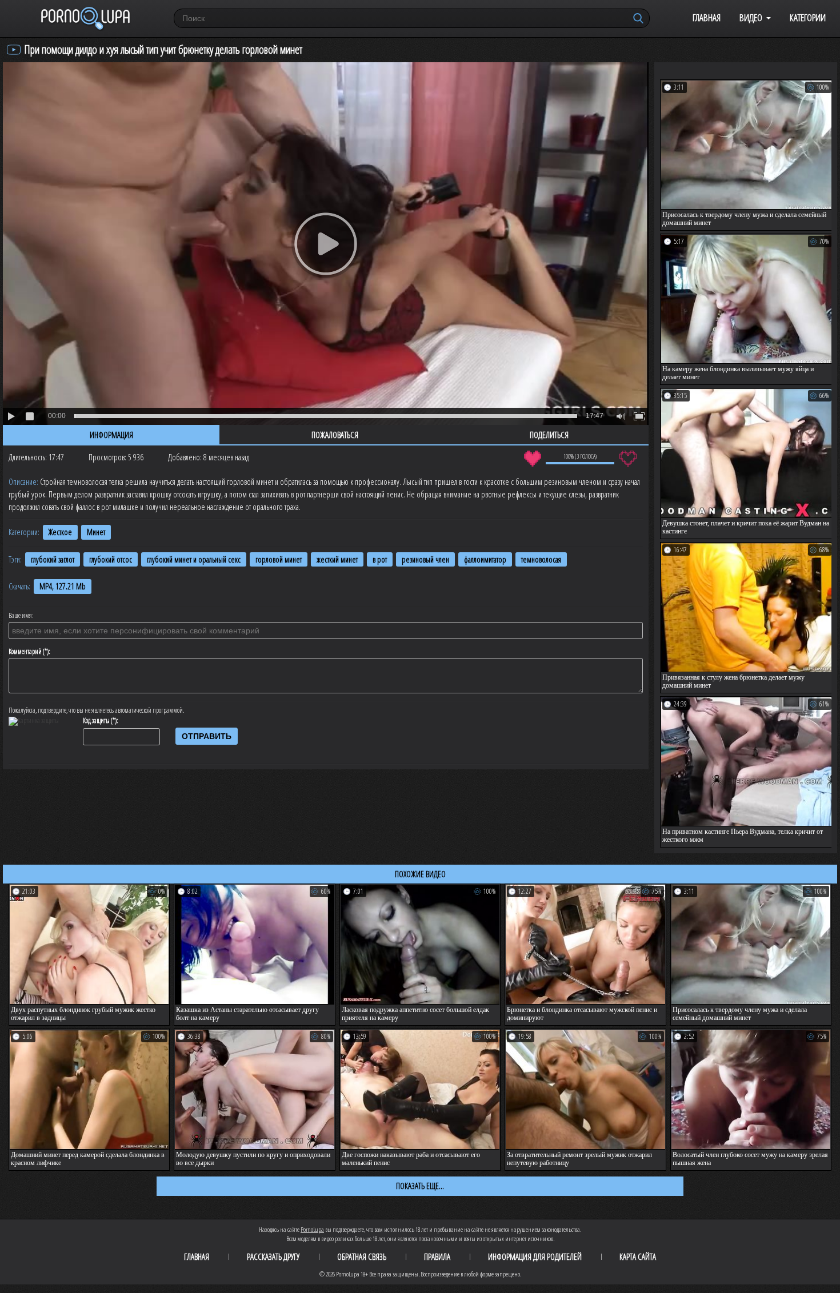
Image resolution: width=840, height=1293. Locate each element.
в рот (380, 559)
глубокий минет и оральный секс (194, 559)
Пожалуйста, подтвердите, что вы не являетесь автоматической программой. (97, 710)
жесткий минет (337, 559)
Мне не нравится (627, 458)
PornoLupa (312, 1229)
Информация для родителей (535, 1256)
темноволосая (541, 559)
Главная (707, 17)
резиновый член (425, 559)
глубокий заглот (52, 559)
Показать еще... (420, 1185)
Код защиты (96, 721)
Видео (750, 17)
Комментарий (25, 652)
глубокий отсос (110, 559)
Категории (808, 17)
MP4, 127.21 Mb (62, 586)
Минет (96, 532)
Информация (111, 434)
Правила (437, 1256)
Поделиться (549, 434)
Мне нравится (532, 458)
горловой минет (278, 559)
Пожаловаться (334, 434)
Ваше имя (20, 616)
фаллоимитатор (485, 559)
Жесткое (60, 532)
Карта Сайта (637, 1256)
